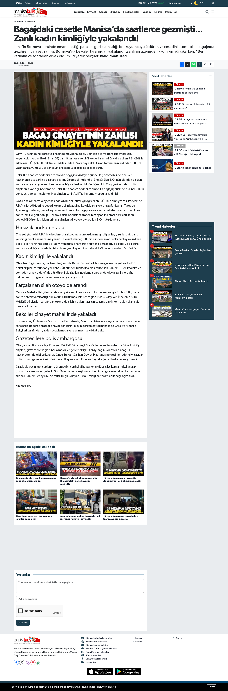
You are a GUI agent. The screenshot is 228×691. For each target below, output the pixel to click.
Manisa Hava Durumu (96, 641)
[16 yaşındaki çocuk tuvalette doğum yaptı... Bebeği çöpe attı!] (123, 463)
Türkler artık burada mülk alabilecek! (192, 106)
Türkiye (157, 12)
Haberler (18, 21)
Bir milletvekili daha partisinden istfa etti (189, 90)
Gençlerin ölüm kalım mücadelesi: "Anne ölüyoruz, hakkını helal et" (190, 122)
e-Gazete (70, 3)
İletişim (138, 638)
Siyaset (91, 12)
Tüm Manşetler (93, 655)
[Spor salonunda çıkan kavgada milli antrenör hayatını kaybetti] (80, 501)
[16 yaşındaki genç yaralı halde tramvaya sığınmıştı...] (123, 501)
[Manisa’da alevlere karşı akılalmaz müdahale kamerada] (36, 463)
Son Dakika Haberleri (96, 659)
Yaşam (147, 12)
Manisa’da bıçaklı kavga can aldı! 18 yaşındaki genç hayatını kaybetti (79, 481)
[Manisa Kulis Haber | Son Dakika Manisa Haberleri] (30, 12)
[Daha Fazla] (199, 64)
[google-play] (128, 671)
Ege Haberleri (131, 12)
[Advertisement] (80, 412)
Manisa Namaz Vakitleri (97, 645)
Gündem (79, 12)
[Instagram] (27, 662)
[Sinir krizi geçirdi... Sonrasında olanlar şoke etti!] (36, 501)
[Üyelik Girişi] (211, 3)
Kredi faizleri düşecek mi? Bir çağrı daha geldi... (191, 152)
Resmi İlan (171, 12)
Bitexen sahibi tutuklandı (193, 167)
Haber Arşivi (92, 662)
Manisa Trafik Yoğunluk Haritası (101, 648)
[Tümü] (210, 76)
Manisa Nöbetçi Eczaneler (99, 638)
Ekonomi (115, 12)
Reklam (55, 3)
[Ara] (207, 12)
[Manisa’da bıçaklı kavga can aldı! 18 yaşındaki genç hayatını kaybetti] (80, 463)
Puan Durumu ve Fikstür (97, 652)
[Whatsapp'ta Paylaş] (193, 64)
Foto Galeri (25, 3)
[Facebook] (16, 662)
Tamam (212, 686)
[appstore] (100, 671)
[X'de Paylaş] (187, 64)
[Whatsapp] (38, 662)
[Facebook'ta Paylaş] (182, 64)
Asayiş (103, 12)
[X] (21, 662)
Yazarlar (43, 3)
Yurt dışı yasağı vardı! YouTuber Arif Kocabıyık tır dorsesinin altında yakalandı (190, 137)
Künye (179, 638)
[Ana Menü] (212, 12)
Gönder (23, 622)
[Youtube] (33, 662)
